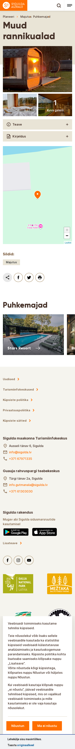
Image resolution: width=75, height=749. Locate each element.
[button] (67, 230)
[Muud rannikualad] (37, 195)
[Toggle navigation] (69, 5)
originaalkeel (25, 745)
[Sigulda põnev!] (32, 5)
